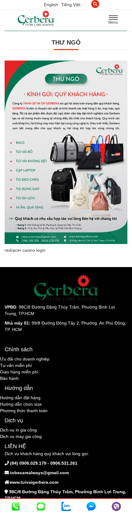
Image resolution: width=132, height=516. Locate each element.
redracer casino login (25, 250)
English (51, 4)
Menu (114, 21)
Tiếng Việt (70, 4)
